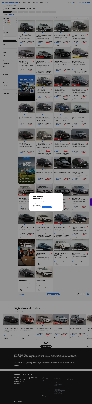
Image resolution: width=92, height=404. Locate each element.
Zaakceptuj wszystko (46, 207)
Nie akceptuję (37, 207)
